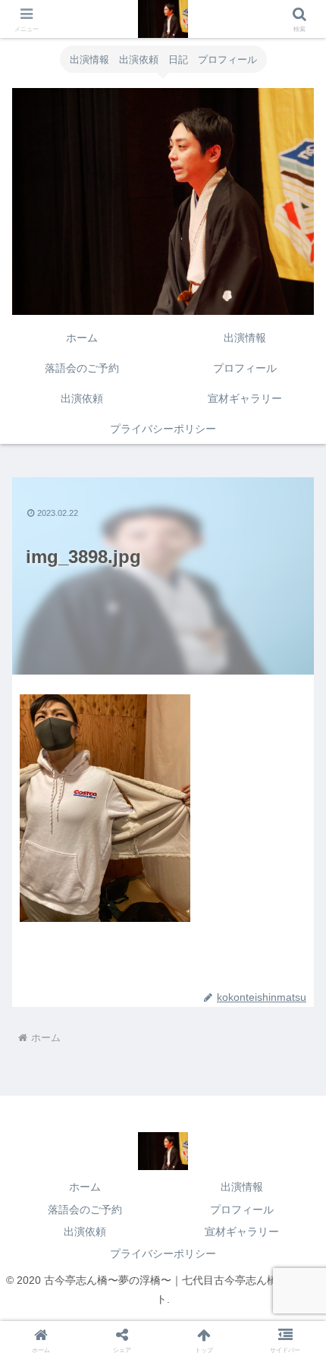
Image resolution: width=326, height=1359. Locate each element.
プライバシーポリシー (163, 1253)
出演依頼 (85, 1231)
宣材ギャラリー (242, 1231)
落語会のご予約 (85, 1209)
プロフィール (242, 1209)
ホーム (85, 1187)
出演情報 (242, 1187)
